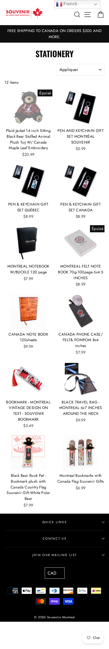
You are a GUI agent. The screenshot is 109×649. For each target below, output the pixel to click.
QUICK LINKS (54, 522)
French (70, 4)
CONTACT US (54, 538)
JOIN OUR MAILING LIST (54, 555)
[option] (54, 34)
